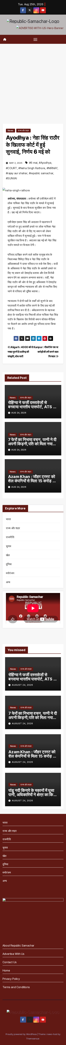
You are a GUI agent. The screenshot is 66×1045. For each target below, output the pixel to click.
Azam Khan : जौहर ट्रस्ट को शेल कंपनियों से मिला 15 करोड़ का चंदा (32, 481)
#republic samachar (41, 173)
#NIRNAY (52, 168)
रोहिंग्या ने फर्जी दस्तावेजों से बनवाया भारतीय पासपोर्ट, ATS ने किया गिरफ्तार (31, 406)
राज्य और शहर (23, 130)
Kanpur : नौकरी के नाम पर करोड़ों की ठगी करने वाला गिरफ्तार (46, 352)
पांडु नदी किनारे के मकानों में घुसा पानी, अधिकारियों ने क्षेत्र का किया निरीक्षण (32, 794)
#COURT (11, 168)
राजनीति (10, 537)
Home (6, 970)
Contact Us (10, 962)
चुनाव (8, 546)
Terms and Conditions (16, 987)
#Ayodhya (45, 162)
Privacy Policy (11, 978)
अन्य (8, 582)
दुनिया (9, 564)
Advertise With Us (13, 954)
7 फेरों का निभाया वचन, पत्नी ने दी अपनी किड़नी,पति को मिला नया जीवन (32, 444)
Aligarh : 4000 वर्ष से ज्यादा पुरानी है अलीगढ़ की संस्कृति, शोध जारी (20, 352)
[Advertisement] (33, 79)
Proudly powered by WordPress (21, 1034)
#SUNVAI (11, 178)
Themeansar (32, 1038)
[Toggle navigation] (35, 39)
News (10, 130)
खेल (8, 555)
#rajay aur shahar (16, 173)
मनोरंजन (10, 573)
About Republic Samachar (18, 945)
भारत (8, 519)
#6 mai (33, 162)
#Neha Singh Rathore (31, 168)
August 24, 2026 (22, 685)
